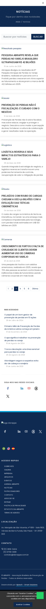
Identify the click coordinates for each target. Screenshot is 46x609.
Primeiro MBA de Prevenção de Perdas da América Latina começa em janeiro (22, 329)
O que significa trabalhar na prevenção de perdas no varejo (22, 341)
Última (35, 289)
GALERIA (7, 470)
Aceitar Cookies (23, 604)
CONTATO (8, 495)
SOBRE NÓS (9, 466)
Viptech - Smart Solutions (26, 585)
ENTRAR (7, 502)
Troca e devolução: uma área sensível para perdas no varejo (21, 352)
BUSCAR (38, 37)
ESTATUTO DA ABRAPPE (14, 509)
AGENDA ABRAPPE (11, 484)
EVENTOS (8, 481)
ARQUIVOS (8, 477)
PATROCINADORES (12, 491)
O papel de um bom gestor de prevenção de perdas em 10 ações (20, 318)
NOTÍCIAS (8, 488)
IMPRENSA (8, 474)
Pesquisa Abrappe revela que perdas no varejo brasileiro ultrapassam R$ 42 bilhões (20, 59)
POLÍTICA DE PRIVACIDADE (15, 506)
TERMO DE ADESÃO (12, 513)
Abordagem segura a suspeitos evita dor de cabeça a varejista (21, 364)
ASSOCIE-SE (9, 499)
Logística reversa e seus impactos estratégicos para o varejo (21, 156)
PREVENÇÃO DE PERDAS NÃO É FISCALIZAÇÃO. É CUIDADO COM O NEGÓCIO (21, 109)
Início (18, 22)
